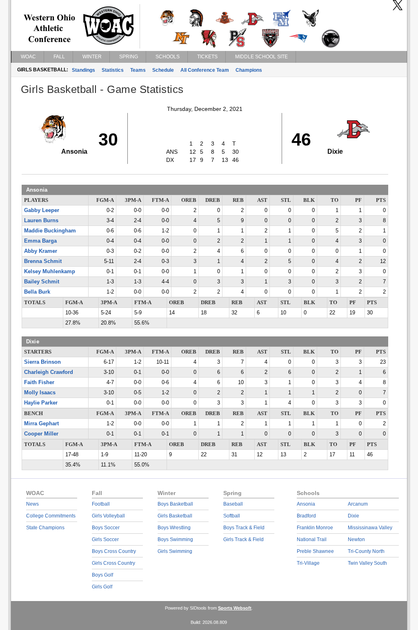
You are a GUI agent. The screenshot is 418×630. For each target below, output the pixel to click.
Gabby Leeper (41, 210)
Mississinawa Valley (370, 528)
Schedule (163, 70)
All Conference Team (204, 70)
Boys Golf (102, 575)
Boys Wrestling (174, 528)
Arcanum (358, 504)
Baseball (233, 504)
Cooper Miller (41, 434)
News (32, 504)
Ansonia (306, 504)
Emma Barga (40, 241)
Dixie (353, 516)
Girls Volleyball (108, 516)
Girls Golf (102, 587)
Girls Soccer (105, 539)
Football (101, 504)
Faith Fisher (39, 382)
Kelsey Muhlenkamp (49, 271)
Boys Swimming (175, 539)
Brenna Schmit (43, 261)
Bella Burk (37, 292)
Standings (83, 70)
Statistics (113, 70)
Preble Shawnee (315, 551)
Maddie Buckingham (50, 231)
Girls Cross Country (113, 563)
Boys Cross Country (114, 551)
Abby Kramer (40, 251)
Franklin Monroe (315, 528)
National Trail (312, 539)
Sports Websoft (234, 608)
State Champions (45, 528)
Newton (356, 539)
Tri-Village (308, 563)
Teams (138, 70)
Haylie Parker (41, 403)
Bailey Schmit (41, 282)
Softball (231, 516)
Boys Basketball (175, 504)
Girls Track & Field (243, 539)
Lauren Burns (41, 220)
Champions (249, 70)
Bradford (306, 516)
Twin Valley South (367, 563)
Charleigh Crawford (48, 372)
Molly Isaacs (40, 393)
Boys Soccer (106, 528)
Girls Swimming (175, 551)
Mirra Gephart (41, 424)
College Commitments (51, 516)
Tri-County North (366, 551)
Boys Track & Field (244, 528)
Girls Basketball (175, 516)
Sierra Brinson (42, 362)
